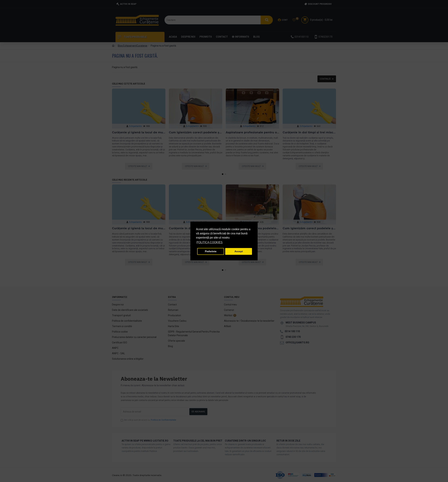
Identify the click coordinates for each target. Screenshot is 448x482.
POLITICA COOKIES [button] (210, 242)
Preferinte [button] (210, 251)
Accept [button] (238, 251)
